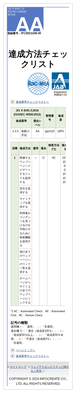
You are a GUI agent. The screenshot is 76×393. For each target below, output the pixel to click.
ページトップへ (25, 350)
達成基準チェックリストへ (32, 101)
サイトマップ (18, 367)
